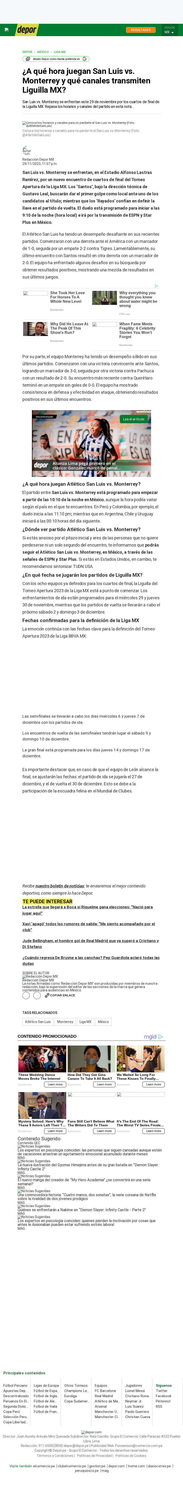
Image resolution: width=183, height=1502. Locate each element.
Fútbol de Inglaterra (49, 1396)
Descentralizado (16, 1396)
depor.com (116, 1466)
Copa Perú (11, 1412)
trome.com (136, 1466)
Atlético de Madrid (109, 1401)
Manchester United (110, 1412)
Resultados (141, 30)
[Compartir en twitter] (37, 995)
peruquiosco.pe (87, 1470)
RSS (159, 1406)
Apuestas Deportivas (19, 1391)
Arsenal (101, 1406)
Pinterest (163, 1401)
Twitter (162, 1391)
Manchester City (108, 1417)
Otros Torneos (76, 1385)
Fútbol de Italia (45, 1406)
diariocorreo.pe (159, 1466)
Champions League (79, 1391)
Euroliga (70, 1396)
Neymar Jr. (133, 1401)
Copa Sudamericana (80, 1401)
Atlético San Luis (38, 1022)
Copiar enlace (62, 995)
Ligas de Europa (46, 1385)
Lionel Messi (135, 1391)
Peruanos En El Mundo (20, 1401)
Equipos (101, 1385)
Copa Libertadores (18, 1422)
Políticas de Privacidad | (95, 1456)
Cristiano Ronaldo (139, 1396)
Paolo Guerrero (137, 1412)
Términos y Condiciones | (56, 1456)
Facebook (163, 1396)
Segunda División (16, 1406)
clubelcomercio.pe (72, 1466)
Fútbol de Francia (47, 1412)
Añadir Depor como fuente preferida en (56, 59)
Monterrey (65, 1022)
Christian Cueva (137, 1417)
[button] (171, 32)
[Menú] (6, 29)
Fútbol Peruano (15, 1385)
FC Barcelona (105, 1391)
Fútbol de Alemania (49, 1401)
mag (105, 1470)
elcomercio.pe (44, 1466)
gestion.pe (97, 1466)
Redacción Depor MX (38, 159)
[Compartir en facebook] (26, 995)
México (103, 1022)
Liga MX (86, 1022)
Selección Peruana (17, 1417)
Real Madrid (104, 1396)
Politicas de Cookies (131, 1456)
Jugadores (133, 1385)
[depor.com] (27, 30)
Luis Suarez (134, 1406)
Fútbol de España (47, 1391)
